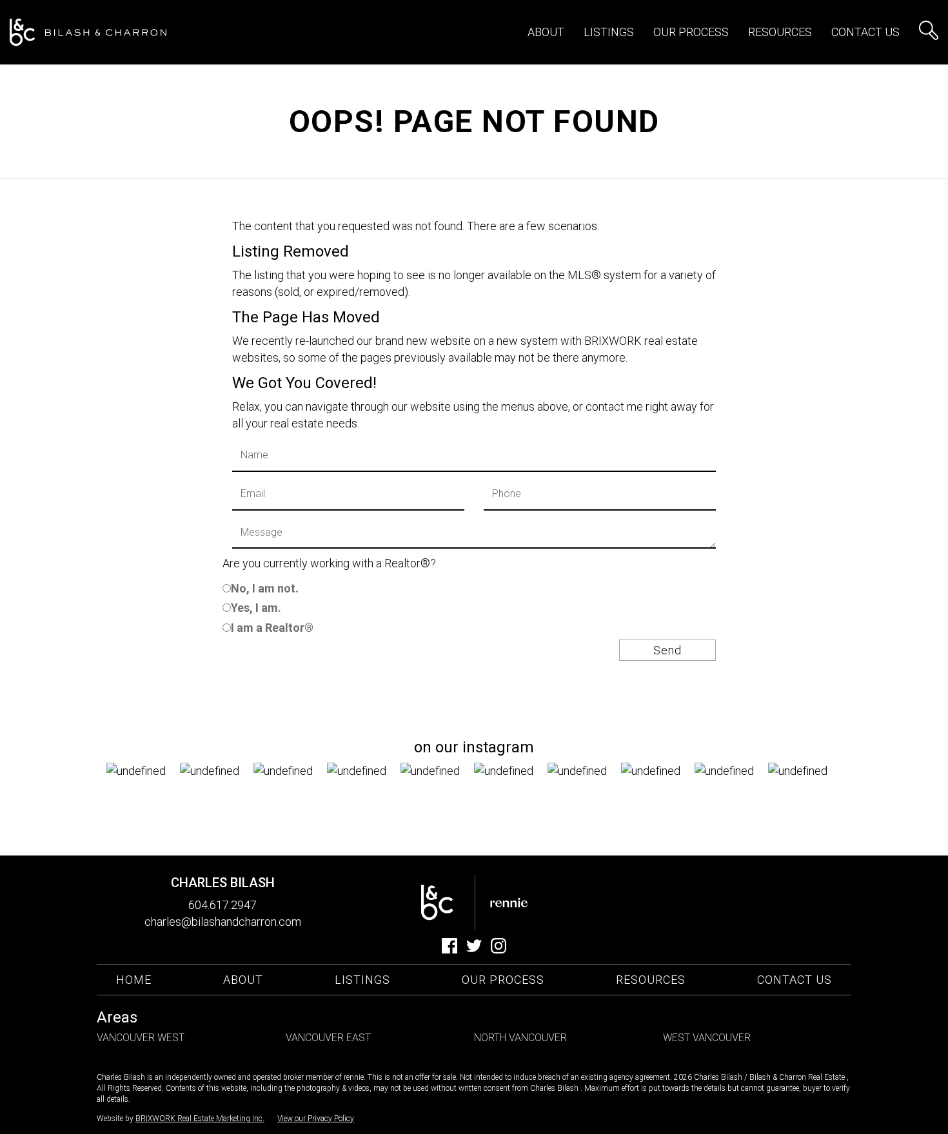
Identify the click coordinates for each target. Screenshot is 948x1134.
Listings (362, 979)
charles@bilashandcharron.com (222, 921)
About (546, 32)
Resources (780, 32)
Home (134, 979)
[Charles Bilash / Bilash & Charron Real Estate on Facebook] (449, 949)
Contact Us (865, 32)
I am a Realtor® (272, 627)
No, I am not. (265, 588)
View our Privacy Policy (315, 1118)
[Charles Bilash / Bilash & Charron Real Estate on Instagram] (498, 949)
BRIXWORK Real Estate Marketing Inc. (199, 1118)
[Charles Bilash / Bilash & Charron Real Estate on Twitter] (474, 949)
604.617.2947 (222, 905)
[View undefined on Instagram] (143, 799)
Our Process (503, 979)
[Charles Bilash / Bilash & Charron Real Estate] (88, 32)
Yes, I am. (256, 607)
